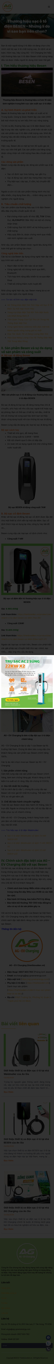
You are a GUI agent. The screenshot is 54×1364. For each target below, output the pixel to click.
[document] (27, 682)
